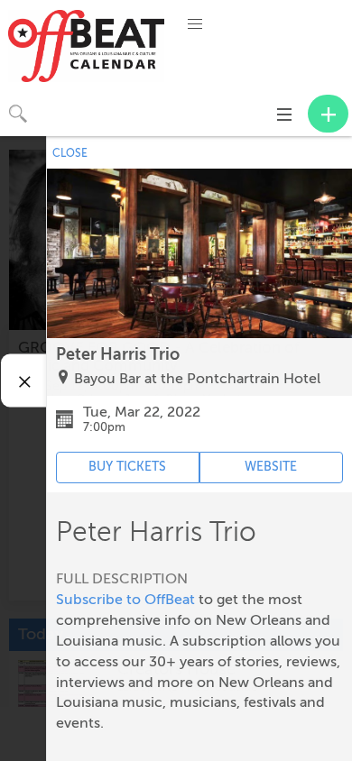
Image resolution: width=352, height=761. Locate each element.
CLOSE (70, 153)
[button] (194, 24)
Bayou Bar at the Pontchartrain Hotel (197, 379)
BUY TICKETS (127, 466)
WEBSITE (271, 466)
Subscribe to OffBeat (125, 599)
